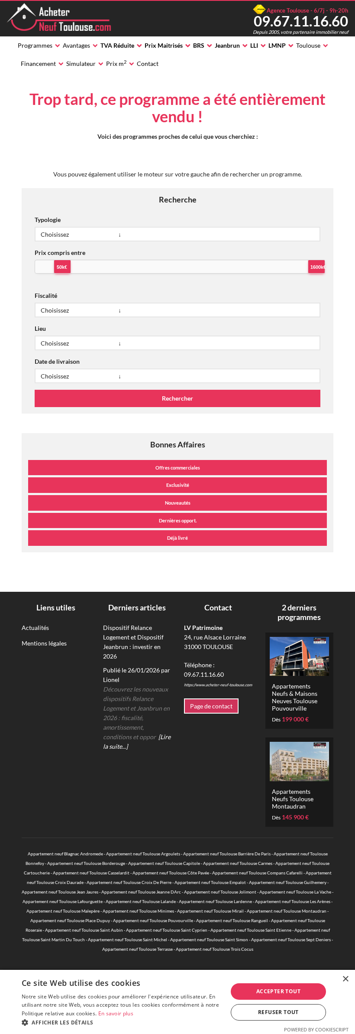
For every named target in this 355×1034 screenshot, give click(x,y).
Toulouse (308, 45)
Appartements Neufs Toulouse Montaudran (292, 799)
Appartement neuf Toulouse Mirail (210, 910)
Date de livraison (57, 361)
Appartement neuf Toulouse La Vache (295, 891)
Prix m (116, 63)
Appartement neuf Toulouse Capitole (164, 863)
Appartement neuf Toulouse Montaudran (286, 910)
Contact (147, 63)
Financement (38, 63)
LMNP (277, 45)
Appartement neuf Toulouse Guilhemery (287, 882)
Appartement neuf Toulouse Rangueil (232, 920)
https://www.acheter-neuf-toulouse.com (218, 684)
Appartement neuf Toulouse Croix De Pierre (129, 882)
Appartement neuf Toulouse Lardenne (215, 901)
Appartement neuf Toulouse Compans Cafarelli (257, 872)
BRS (198, 45)
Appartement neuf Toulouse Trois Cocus (214, 949)
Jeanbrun (227, 45)
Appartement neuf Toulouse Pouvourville (153, 920)
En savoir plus (115, 1013)
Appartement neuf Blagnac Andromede (65, 853)
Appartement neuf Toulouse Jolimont (220, 891)
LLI (254, 45)
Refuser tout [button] (278, 1012)
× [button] (345, 979)
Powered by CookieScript (316, 1029)
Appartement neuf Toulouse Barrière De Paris (227, 853)
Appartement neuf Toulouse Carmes (237, 863)
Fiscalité (46, 295)
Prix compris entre (60, 252)
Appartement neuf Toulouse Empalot (210, 882)
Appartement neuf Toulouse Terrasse (137, 949)
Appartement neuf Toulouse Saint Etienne (250, 930)
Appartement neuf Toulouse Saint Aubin (84, 930)
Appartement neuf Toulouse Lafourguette (63, 901)
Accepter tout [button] (278, 991)
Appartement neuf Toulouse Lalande (141, 901)
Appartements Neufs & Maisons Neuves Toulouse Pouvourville (294, 697)
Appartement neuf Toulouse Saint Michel (127, 939)
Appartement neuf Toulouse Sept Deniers (291, 939)
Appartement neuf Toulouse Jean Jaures (60, 891)
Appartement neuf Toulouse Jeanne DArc (141, 891)
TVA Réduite (117, 45)
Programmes (35, 45)
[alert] (177, 1002)
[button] (122, 1022)
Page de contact (211, 706)
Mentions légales (44, 643)
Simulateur (81, 63)
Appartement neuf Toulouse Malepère (63, 910)
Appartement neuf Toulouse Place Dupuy (70, 920)
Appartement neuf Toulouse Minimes (138, 910)
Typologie (48, 219)
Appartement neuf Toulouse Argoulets (143, 853)
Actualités (35, 627)
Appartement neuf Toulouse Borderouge (86, 863)
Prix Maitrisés (164, 45)
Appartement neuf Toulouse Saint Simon (209, 939)
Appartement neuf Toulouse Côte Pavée (170, 872)
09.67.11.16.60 (301, 20)
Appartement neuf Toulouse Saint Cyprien (166, 930)
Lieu (40, 328)
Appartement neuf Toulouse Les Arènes (292, 901)
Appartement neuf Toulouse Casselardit (91, 872)
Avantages (76, 45)
